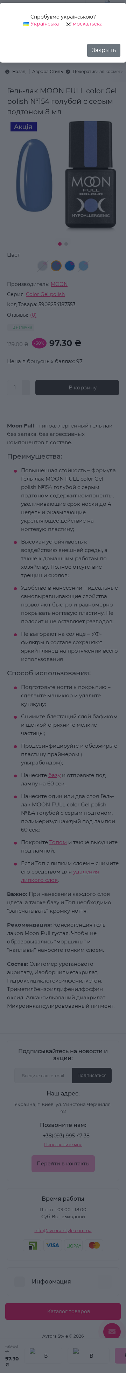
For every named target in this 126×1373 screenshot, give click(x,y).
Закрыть (104, 50)
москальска (87, 24)
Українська (44, 24)
